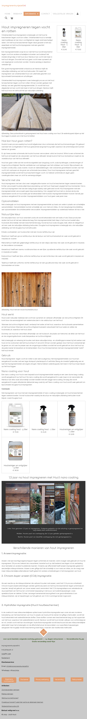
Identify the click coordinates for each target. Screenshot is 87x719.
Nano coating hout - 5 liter (78, 43)
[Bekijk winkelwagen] (11, 18)
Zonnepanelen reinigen (10, 690)
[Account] (77, 14)
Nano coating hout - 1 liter (64, 43)
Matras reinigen (7, 694)
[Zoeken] (6, 18)
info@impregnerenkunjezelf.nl (17, 666)
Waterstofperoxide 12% (10, 706)
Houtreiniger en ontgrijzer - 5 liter (15, 466)
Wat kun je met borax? (10, 698)
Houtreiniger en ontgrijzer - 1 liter (71, 430)
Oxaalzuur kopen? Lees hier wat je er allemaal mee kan (22, 702)
